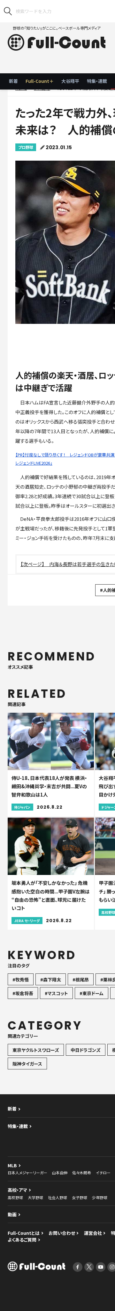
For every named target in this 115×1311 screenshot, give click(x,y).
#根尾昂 (81, 979)
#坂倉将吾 (22, 993)
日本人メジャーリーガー (27, 1172)
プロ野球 (25, 147)
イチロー (103, 1172)
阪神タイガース (27, 1063)
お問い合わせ (62, 1233)
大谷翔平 (70, 81)
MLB (12, 1165)
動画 (12, 1214)
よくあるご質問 (22, 1239)
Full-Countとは (24, 1233)
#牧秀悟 (20, 979)
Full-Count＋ (40, 81)
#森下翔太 (50, 979)
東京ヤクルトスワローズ (35, 1050)
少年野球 (99, 1197)
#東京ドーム (91, 993)
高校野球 (15, 1197)
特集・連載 (97, 81)
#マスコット (56, 993)
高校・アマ (17, 1190)
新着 (13, 81)
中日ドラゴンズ (86, 1050)
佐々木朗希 (81, 1172)
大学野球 (35, 1197)
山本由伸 (59, 1172)
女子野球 (79, 1197)
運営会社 (93, 1233)
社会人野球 (57, 1197)
